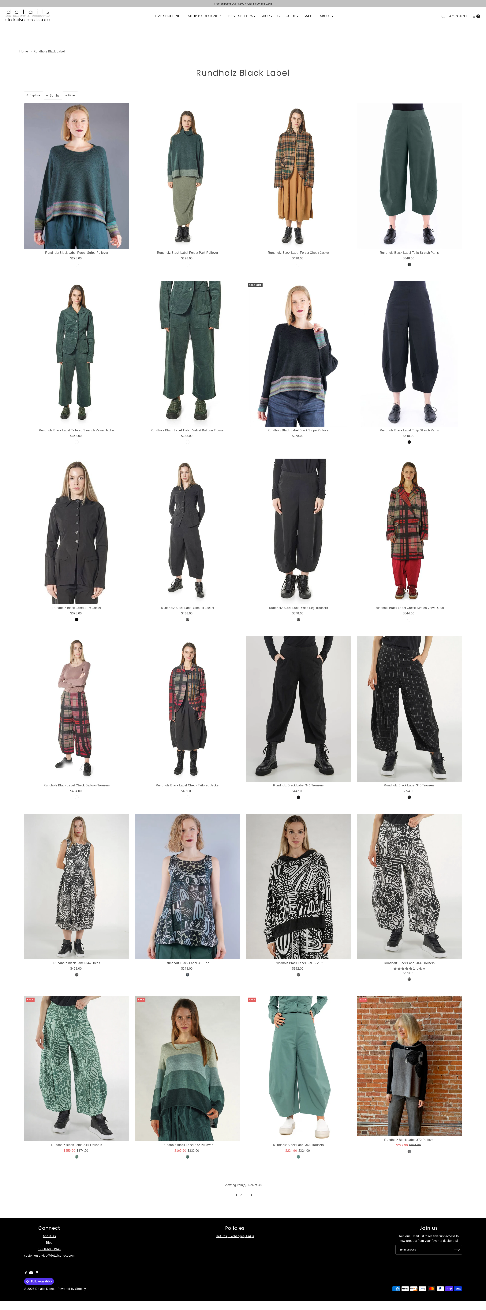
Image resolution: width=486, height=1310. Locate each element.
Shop (265, 16)
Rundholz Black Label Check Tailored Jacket (187, 785)
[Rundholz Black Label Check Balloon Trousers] (76, 709)
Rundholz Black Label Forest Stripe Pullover (76, 252)
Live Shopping (167, 16)
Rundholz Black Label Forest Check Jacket (298, 252)
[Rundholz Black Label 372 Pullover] (187, 1068)
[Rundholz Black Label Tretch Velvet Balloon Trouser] (187, 354)
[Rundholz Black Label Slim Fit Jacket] (187, 531)
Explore (34, 95)
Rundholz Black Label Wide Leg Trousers (298, 607)
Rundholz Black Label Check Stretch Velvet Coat (409, 607)
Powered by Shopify (72, 1288)
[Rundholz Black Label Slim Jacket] (76, 531)
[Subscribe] (457, 1250)
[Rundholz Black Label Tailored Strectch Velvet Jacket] (76, 354)
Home (23, 51)
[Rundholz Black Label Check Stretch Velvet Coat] (409, 531)
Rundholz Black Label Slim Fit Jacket (187, 607)
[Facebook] (26, 1273)
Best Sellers (240, 16)
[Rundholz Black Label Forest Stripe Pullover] (76, 176)
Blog (49, 1242)
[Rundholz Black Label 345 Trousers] (409, 709)
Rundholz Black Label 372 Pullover (188, 1145)
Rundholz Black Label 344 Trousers (409, 963)
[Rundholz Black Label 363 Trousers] (298, 1068)
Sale (308, 16)
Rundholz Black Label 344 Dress (76, 963)
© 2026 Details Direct (39, 1288)
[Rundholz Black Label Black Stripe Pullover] (298, 354)
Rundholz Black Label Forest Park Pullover (187, 252)
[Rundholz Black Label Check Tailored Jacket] (187, 709)
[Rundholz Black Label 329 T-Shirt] (298, 886)
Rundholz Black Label (49, 51)
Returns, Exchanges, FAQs (235, 1236)
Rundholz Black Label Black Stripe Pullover (298, 430)
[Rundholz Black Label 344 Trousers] (409, 886)
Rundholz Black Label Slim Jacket (76, 607)
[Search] (443, 16)
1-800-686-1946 (49, 1249)
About (325, 16)
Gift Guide (286, 16)
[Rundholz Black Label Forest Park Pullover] (187, 176)
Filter (71, 95)
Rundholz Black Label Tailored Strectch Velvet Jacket (77, 430)
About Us (49, 1236)
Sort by (55, 95)
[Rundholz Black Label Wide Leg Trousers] (298, 531)
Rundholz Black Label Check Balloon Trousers (76, 785)
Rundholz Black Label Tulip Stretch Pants (409, 252)
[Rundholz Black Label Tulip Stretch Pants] (409, 176)
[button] (403, 968)
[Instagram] (37, 1273)
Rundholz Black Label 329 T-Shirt (298, 963)
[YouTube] (31, 1273)
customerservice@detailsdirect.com (49, 1255)
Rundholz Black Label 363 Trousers (298, 1145)
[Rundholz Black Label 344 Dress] (76, 886)
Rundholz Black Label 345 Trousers (409, 785)
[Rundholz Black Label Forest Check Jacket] (298, 176)
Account (458, 16)
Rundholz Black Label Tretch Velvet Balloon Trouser (188, 430)
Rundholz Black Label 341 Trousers (298, 785)
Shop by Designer (204, 16)
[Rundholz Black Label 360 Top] (187, 886)
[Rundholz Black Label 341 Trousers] (298, 709)
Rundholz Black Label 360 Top (187, 963)
